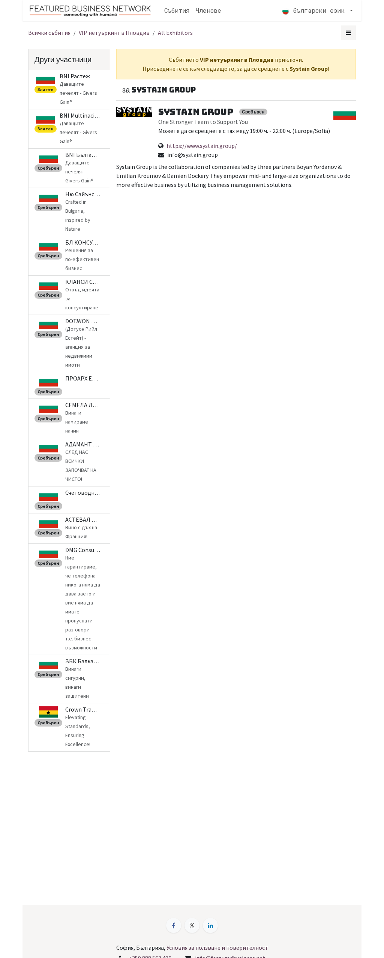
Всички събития (49, 32)
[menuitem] (176, 10)
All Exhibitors (175, 32)
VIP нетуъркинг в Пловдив (114, 32)
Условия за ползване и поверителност (217, 947)
